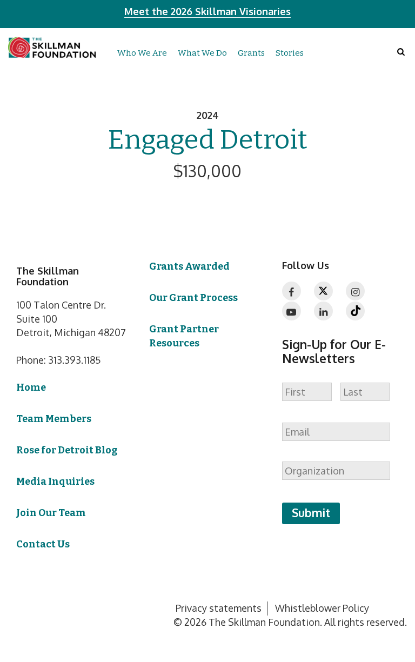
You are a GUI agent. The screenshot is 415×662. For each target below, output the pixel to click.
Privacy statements (219, 608)
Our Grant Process (193, 298)
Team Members (53, 419)
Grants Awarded (189, 266)
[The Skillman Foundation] (52, 47)
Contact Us (43, 544)
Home (31, 387)
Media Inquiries (55, 481)
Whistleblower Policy (322, 608)
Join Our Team (51, 513)
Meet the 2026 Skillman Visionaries (207, 11)
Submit (311, 512)
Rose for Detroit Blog (66, 450)
